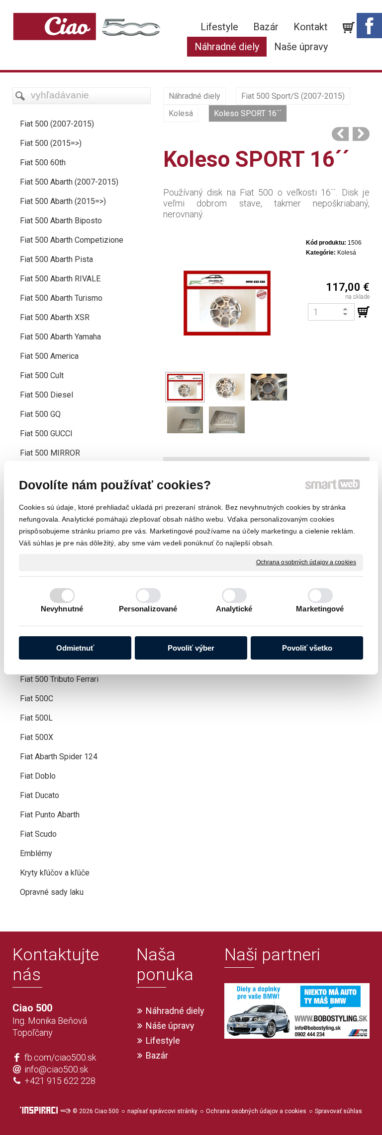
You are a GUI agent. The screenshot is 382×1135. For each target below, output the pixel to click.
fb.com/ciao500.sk (60, 1057)
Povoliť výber (191, 648)
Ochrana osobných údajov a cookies (306, 561)
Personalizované (148, 608)
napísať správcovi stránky (162, 1111)
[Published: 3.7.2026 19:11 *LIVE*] (65, 1111)
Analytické (234, 608)
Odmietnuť (75, 648)
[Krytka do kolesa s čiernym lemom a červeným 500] (361, 134)
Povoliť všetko (307, 648)
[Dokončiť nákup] (348, 28)
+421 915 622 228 (60, 1080)
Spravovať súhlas (338, 1111)
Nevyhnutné (62, 608)
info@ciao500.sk (56, 1069)
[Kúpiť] (364, 312)
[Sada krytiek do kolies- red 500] (340, 134)
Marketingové (320, 608)
